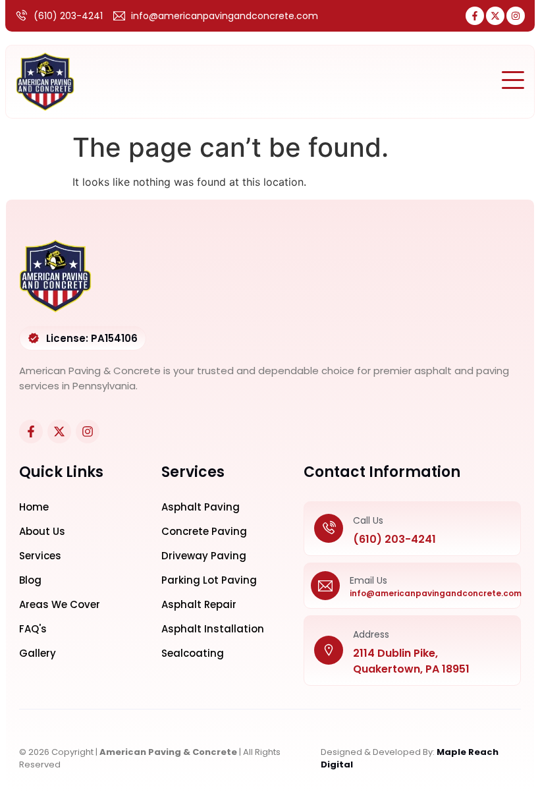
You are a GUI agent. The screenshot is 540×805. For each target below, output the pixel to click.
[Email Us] (325, 585)
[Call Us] (328, 528)
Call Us (368, 520)
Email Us (368, 580)
